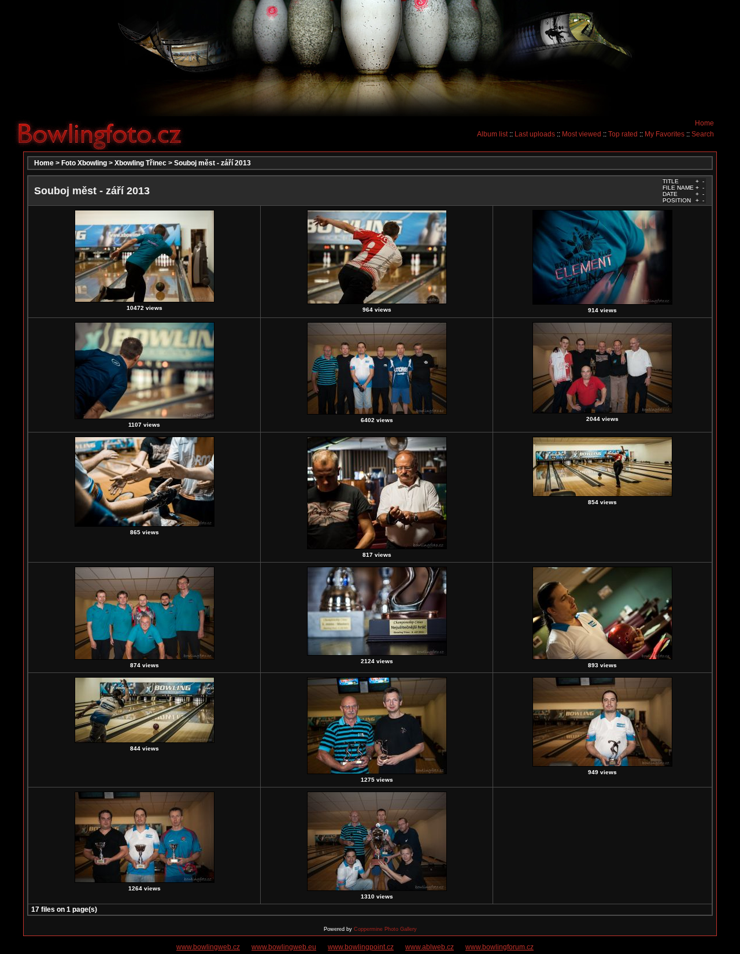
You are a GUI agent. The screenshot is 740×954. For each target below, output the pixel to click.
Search (702, 134)
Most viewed (581, 134)
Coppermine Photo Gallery (385, 929)
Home (704, 123)
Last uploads (535, 134)
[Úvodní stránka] (104, 133)
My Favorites (664, 134)
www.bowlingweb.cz (208, 947)
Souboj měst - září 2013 (212, 163)
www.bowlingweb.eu (283, 947)
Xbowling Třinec (140, 163)
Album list (492, 134)
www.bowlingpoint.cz (361, 947)
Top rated (623, 134)
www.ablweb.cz (429, 947)
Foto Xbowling (84, 163)
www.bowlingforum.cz (499, 947)
